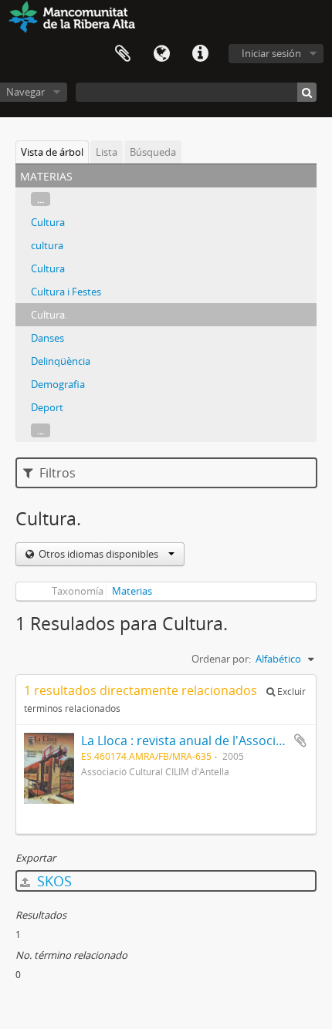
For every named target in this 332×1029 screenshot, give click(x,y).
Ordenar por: (221, 659)
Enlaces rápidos (200, 54)
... (40, 199)
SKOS (52, 881)
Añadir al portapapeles (300, 740)
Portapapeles (122, 54)
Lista (106, 152)
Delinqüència (60, 361)
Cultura (48, 222)
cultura (47, 245)
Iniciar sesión (271, 53)
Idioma (161, 54)
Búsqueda (153, 152)
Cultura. (49, 315)
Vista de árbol (52, 152)
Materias (132, 591)
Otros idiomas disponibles (98, 554)
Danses (47, 338)
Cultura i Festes (66, 292)
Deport (47, 407)
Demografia (58, 384)
